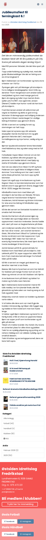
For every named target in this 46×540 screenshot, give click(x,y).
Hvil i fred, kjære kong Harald (23, 360)
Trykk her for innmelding (20, 504)
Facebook (10, 521)
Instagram (26, 521)
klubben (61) (9, 433)
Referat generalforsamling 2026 (25, 397)
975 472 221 (16, 485)
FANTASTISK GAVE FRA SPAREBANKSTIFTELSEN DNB (22, 380)
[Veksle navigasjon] (42, 4)
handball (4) (9, 428)
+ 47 (4, 489)
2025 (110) (8, 455)
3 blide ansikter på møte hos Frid (25, 405)
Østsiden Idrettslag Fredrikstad (23, 22)
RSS (7, 438)
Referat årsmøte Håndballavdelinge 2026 (23, 389)
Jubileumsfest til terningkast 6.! (15, 14)
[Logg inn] (38, 4)
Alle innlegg (9, 418)
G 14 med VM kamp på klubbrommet (20, 369)
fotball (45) (9, 423)
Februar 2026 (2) (11, 450)
